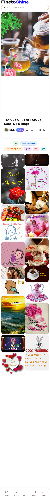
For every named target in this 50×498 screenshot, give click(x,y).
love (36, 149)
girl (43, 149)
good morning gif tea (13, 149)
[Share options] (22, 157)
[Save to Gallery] (22, 162)
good (28, 149)
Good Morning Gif (28, 143)
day (16, 143)
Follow (20, 130)
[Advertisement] (25, 99)
